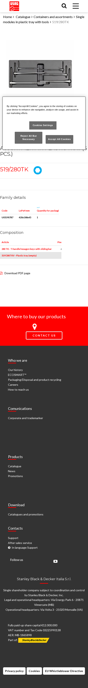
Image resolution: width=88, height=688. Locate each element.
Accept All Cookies (59, 139)
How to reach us (18, 389)
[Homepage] (14, 5)
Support (13, 538)
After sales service (20, 543)
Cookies (34, 671)
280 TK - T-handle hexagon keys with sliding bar (27, 249)
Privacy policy (14, 671)
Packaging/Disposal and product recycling (34, 379)
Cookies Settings (43, 125)
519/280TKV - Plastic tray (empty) (19, 255)
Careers (13, 384)
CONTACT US (44, 335)
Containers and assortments (53, 17)
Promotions (15, 476)
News (11, 471)
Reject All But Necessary (28, 137)
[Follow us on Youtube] (54, 561)
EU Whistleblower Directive (64, 671)
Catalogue (23, 17)
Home (7, 17)
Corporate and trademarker (25, 418)
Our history (15, 370)
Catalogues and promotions (25, 514)
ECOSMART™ (17, 374)
